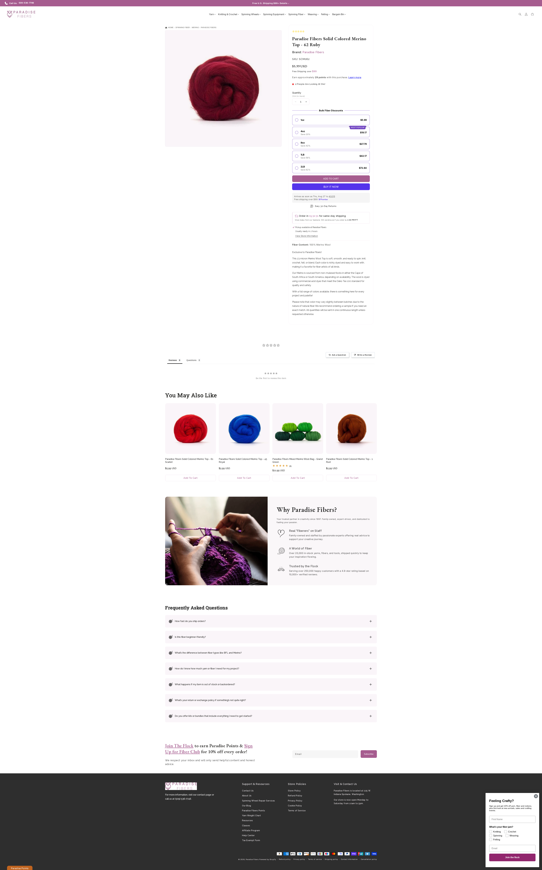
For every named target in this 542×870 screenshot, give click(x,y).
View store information (306, 236)
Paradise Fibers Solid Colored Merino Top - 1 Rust (349, 460)
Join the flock (512, 857)
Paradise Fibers (209, 27)
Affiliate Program (251, 830)
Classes (246, 825)
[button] (211, 14)
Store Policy (294, 791)
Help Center (248, 835)
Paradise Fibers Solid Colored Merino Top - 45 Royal (243, 460)
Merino (195, 27)
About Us (247, 796)
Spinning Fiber (182, 27)
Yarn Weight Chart (251, 815)
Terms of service (315, 859)
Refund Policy (295, 796)
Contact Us (248, 791)
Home (170, 27)
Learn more (354, 77)
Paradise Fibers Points (253, 810)
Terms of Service (297, 810)
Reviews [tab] (173, 360)
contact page (204, 794)
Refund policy (284, 859)
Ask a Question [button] (339, 355)
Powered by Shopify (267, 859)
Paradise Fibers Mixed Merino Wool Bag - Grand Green (297, 460)
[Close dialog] (536, 796)
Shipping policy (331, 859)
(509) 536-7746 (183, 798)
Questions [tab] (191, 360)
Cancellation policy (369, 859)
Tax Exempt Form (251, 840)
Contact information (349, 859)
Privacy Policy (295, 801)
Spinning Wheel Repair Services (258, 801)
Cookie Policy (295, 806)
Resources (247, 820)
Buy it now (331, 186)
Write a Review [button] (364, 355)
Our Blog (246, 806)
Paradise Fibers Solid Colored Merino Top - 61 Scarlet (189, 460)
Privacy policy (299, 859)
